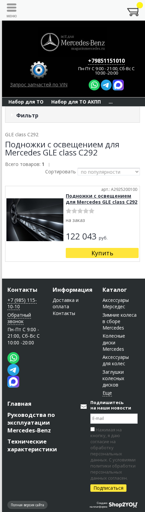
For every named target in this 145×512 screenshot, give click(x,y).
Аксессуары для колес (116, 360)
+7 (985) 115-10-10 (22, 303)
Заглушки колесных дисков (113, 378)
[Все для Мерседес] (72, 42)
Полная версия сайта (27, 505)
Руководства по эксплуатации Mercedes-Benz (31, 422)
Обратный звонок (19, 318)
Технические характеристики (32, 445)
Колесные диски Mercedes (114, 342)
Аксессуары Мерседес (116, 303)
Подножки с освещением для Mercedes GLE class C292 (101, 199)
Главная (19, 403)
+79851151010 (106, 60)
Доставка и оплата (66, 303)
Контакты (22, 289)
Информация (72, 289)
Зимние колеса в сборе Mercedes (120, 321)
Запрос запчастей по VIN (38, 84)
